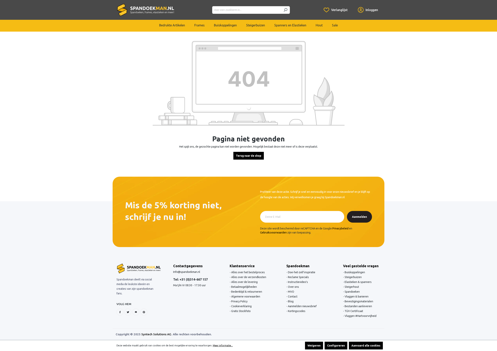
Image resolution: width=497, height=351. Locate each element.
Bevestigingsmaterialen (358, 301)
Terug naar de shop (248, 155)
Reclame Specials (298, 277)
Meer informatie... (223, 345)
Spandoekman (297, 266)
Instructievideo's (297, 282)
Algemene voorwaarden (245, 296)
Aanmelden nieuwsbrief (302, 306)
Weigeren (314, 345)
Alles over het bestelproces (248, 272)
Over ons (293, 286)
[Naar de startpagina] (145, 10)
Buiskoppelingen (354, 272)
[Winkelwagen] (352, 7)
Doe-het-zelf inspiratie (301, 272)
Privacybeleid (340, 228)
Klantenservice (242, 266)
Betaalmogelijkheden (244, 286)
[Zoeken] (285, 10)
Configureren (336, 345)
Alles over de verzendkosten (248, 277)
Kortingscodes (296, 311)
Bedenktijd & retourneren (246, 291)
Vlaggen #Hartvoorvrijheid (360, 315)
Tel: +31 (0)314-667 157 (190, 279)
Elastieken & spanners (358, 282)
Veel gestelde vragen (361, 266)
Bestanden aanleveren (358, 306)
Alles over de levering (244, 282)
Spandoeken (352, 291)
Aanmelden (359, 216)
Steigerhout (351, 286)
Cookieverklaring (241, 306)
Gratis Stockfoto (241, 311)
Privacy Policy (239, 301)
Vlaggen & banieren (356, 296)
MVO (290, 291)
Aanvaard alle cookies (365, 345)
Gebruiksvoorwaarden (273, 232)
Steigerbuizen (353, 277)
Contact (292, 296)
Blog (290, 301)
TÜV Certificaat (353, 311)
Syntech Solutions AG (156, 334)
